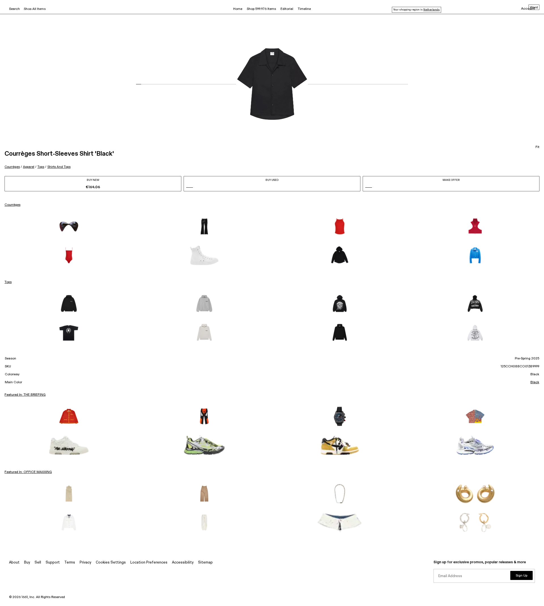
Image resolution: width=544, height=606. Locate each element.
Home (237, 9)
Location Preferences (148, 562)
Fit (537, 147)
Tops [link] (8, 282)
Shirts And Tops (59, 166)
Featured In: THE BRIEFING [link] (25, 395)
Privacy (85, 562)
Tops (40, 166)
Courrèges (12, 166)
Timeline (304, 9)
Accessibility (183, 562)
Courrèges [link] (12, 205)
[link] (69, 226)
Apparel (28, 166)
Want (534, 7)
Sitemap (205, 562)
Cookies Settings (111, 562)
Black (534, 382)
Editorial (286, 9)
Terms (69, 562)
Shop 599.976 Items (261, 9)
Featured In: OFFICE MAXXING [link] (28, 472)
